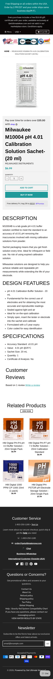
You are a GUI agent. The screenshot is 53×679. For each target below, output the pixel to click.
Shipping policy (26, 598)
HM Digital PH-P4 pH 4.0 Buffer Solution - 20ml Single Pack (13, 446)
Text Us (34, 524)
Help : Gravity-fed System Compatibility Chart (26, 608)
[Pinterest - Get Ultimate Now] (31, 563)
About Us (26, 592)
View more (26, 411)
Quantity (9, 175)
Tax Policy (26, 602)
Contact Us (26, 589)
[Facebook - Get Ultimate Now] (21, 563)
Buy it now (26, 194)
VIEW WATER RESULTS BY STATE (27, 618)
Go (47, 643)
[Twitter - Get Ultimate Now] (17, 563)
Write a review (32, 385)
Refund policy (26, 595)
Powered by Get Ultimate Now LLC (30, 670)
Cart (43, 32)
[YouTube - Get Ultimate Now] (35, 563)
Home (6, 51)
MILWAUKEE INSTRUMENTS (19, 163)
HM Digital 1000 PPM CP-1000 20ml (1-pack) (13, 487)
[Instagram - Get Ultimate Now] (26, 563)
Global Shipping (26, 605)
